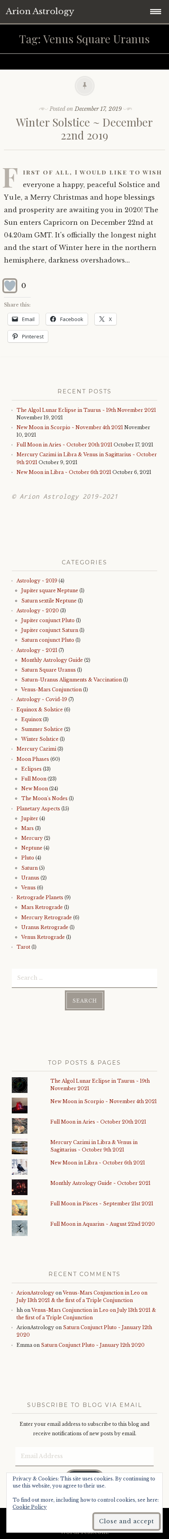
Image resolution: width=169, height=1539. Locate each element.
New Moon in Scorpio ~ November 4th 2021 (70, 427)
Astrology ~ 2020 (38, 610)
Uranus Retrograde (44, 927)
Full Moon (33, 779)
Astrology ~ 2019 (37, 581)
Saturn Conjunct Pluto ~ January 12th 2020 (93, 1345)
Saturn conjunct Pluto (47, 640)
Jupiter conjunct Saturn (49, 630)
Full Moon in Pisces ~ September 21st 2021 (101, 1204)
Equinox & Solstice (40, 710)
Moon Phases (33, 759)
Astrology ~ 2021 (37, 650)
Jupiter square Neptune (49, 590)
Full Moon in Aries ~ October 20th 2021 (64, 445)
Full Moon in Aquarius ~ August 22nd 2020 (102, 1224)
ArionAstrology (35, 1293)
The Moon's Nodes (44, 798)
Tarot (23, 947)
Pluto (27, 858)
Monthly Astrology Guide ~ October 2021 (100, 1183)
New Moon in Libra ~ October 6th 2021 (64, 472)
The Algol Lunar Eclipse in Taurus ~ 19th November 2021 (86, 410)
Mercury (32, 838)
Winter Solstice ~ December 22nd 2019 (84, 129)
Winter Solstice (40, 739)
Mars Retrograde (42, 907)
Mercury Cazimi (36, 749)
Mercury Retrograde (46, 917)
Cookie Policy (30, 1507)
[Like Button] (10, 286)
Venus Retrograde (43, 937)
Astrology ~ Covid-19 (42, 699)
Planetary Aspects (38, 809)
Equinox (31, 719)
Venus (28, 888)
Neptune (31, 848)
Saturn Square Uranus (48, 670)
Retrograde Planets (40, 897)
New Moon (34, 789)
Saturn (29, 868)
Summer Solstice (42, 729)
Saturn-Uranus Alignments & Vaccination (71, 680)
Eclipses (31, 769)
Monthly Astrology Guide (52, 660)
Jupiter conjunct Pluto (48, 620)
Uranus (30, 878)
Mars (27, 828)
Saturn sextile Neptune (49, 601)
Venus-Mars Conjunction (51, 689)
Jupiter (29, 818)
